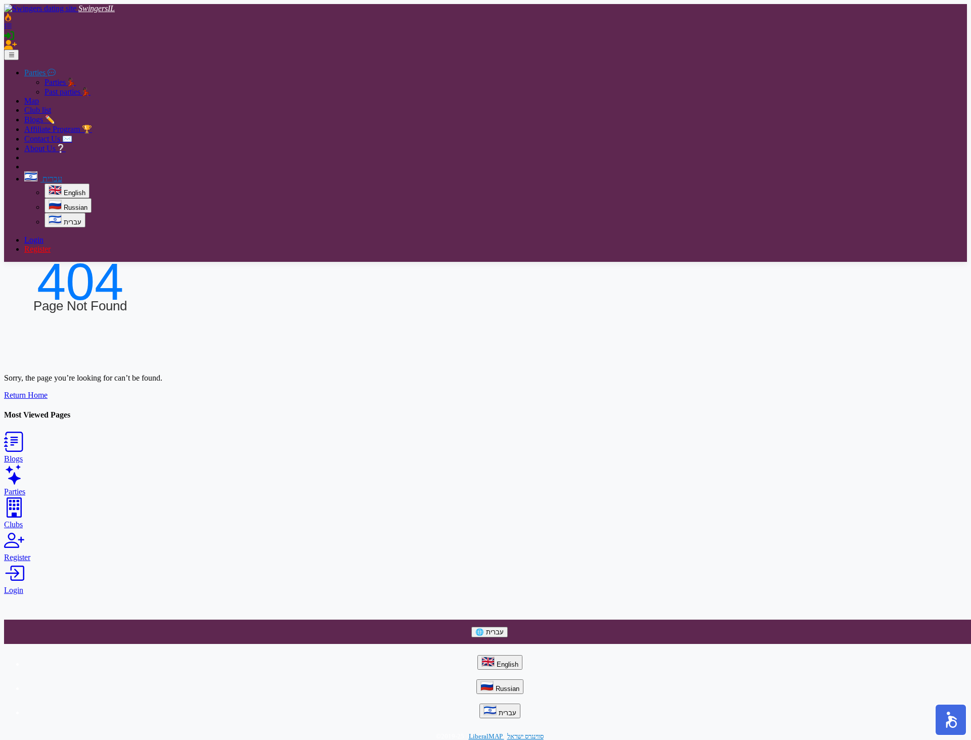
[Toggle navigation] (11, 55)
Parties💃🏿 (60, 82)
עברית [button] (51, 178)
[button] (951, 720)
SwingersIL (96, 8)
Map (31, 101)
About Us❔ (45, 148)
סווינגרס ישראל (525, 736)
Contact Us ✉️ (48, 138)
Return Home (26, 395)
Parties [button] (36, 72)
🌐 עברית (489, 632)
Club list (37, 110)
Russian (74, 207)
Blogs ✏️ (39, 119)
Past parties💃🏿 (68, 91)
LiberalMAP (486, 736)
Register (37, 249)
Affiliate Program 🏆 (58, 129)
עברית (71, 222)
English (73, 193)
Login (33, 240)
